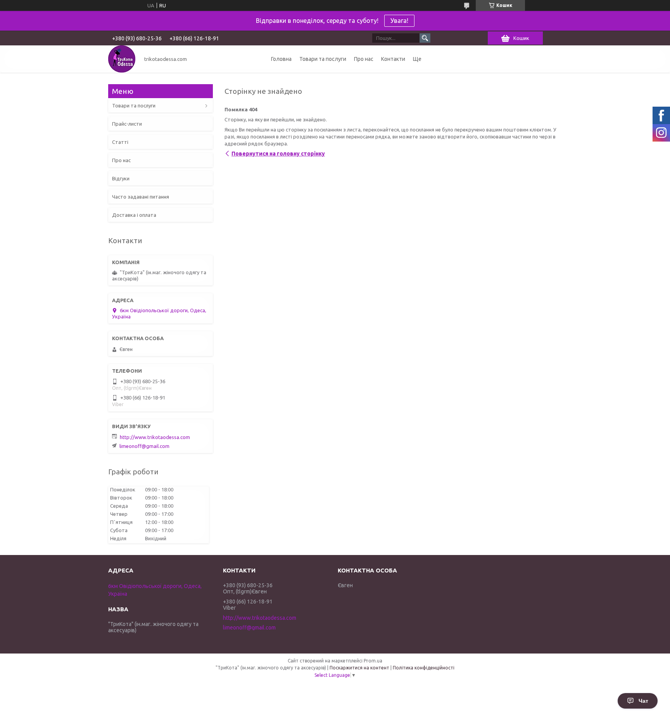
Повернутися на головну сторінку (278, 153)
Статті (120, 142)
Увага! (399, 20)
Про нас (363, 59)
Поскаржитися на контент (359, 667)
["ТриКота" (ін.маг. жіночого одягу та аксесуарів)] (121, 59)
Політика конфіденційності (423, 667)
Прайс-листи (127, 123)
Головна (281, 59)
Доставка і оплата (134, 215)
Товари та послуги (322, 59)
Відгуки (121, 178)
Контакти (393, 59)
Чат (643, 701)
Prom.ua (373, 660)
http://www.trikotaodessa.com (155, 437)
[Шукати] (425, 38)
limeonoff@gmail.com (144, 446)
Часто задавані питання (140, 196)
